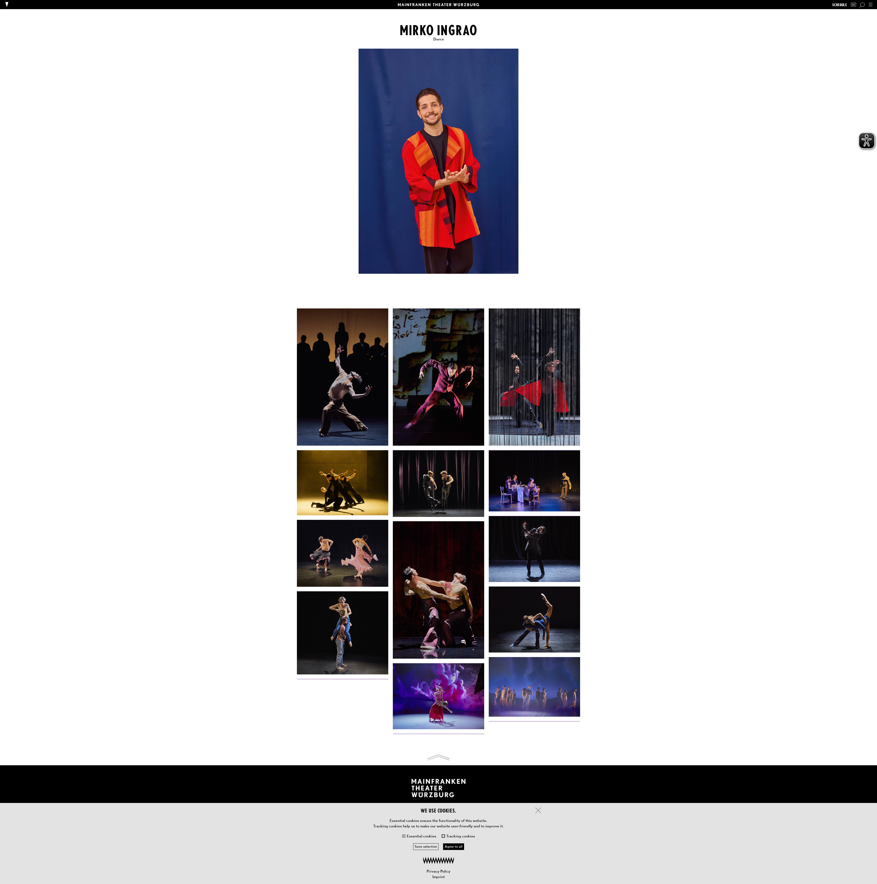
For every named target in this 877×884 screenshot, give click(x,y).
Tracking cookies (460, 836)
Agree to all (453, 846)
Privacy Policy (438, 871)
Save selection (426, 846)
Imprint (438, 876)
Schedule (839, 5)
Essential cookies (421, 836)
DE (853, 4)
